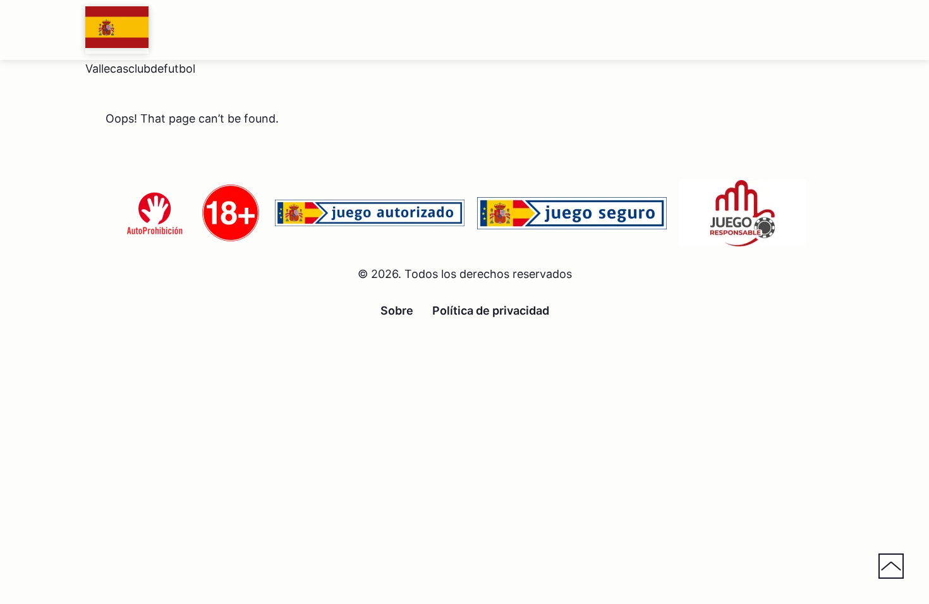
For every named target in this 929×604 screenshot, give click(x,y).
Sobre (396, 310)
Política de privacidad (490, 310)
